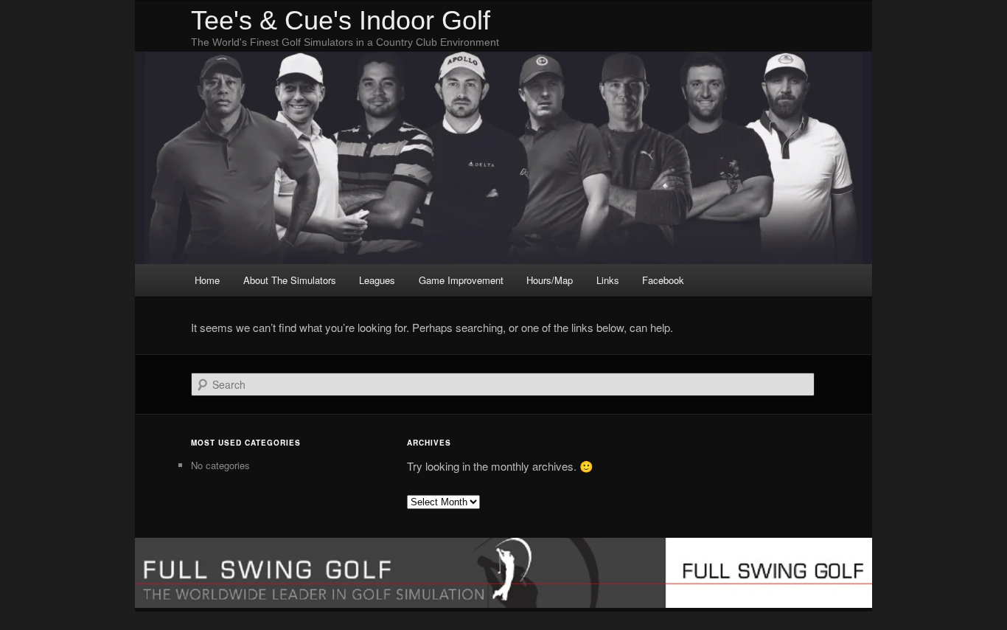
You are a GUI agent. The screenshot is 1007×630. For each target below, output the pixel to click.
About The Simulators (289, 280)
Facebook (663, 280)
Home (207, 280)
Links (607, 280)
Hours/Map (549, 280)
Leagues (377, 280)
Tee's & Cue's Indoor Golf (340, 20)
